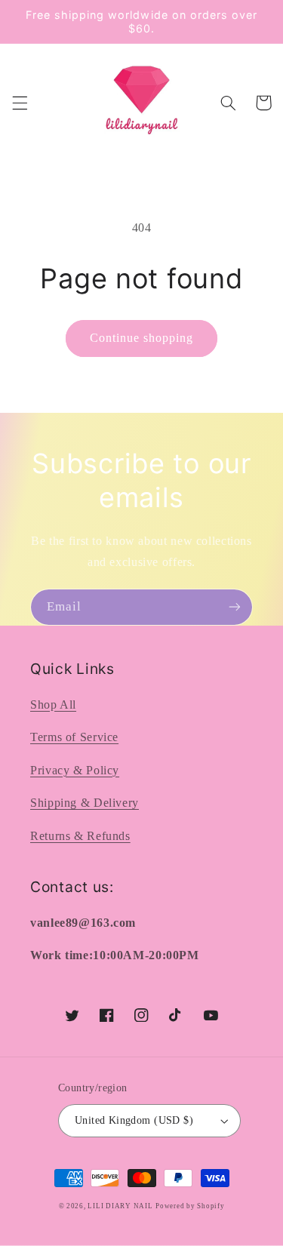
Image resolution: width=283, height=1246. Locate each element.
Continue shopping (142, 337)
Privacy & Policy (74, 770)
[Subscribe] (234, 607)
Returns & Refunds (80, 835)
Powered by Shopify (189, 1206)
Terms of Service (74, 737)
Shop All (53, 704)
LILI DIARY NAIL (120, 1206)
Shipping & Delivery (84, 802)
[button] (19, 102)
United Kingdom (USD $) (134, 1120)
